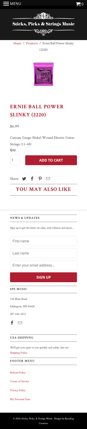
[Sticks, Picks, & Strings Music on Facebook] (12, 322)
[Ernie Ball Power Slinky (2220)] (43, 79)
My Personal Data (20, 399)
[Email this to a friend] (47, 178)
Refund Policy (18, 372)
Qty (13, 150)
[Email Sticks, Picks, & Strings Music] (20, 322)
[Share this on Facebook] (31, 178)
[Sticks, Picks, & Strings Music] (43, 25)
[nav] (12, 4)
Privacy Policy (18, 390)
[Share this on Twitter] (23, 178)
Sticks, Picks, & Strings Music (37, 418)
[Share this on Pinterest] (39, 178)
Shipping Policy (18, 352)
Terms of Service (19, 381)
